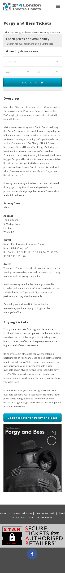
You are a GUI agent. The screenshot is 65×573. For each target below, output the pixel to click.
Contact (16, 513)
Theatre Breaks (44, 517)
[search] (32, 51)
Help (52, 513)
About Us (5, 513)
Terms (30, 517)
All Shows (27, 513)
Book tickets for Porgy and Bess (32, 417)
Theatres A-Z (41, 513)
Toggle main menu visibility (57, 6)
